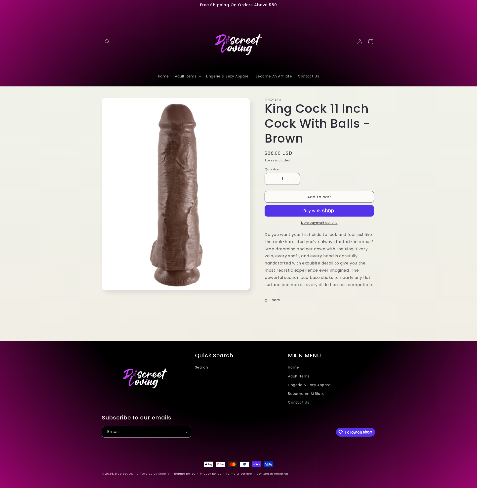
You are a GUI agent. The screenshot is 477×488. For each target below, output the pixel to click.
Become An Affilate (306, 393)
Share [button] (275, 300)
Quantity (272, 169)
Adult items (299, 376)
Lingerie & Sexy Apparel (309, 384)
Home (293, 367)
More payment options (319, 223)
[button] (107, 41)
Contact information (272, 473)
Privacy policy (210, 473)
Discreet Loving (127, 474)
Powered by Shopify (155, 474)
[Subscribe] (185, 432)
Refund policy (184, 473)
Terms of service (239, 473)
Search (201, 367)
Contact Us (298, 402)
